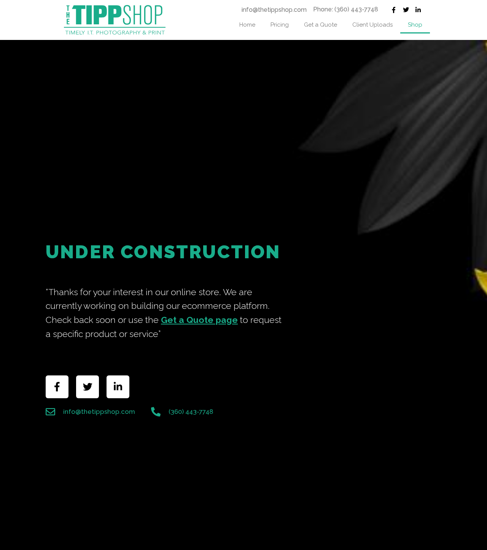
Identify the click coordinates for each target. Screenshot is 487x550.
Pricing (280, 24)
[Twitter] (406, 10)
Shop (415, 24)
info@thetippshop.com (274, 9)
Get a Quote (320, 24)
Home (247, 24)
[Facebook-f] (394, 10)
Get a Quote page (199, 320)
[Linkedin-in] (418, 10)
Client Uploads (372, 24)
